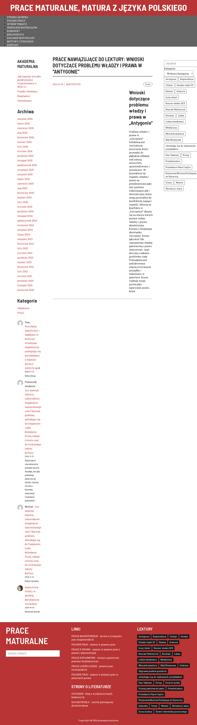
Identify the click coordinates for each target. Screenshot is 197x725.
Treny (169, 182)
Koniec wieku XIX (175, 103)
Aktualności (24, 100)
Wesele (179, 182)
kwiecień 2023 (25, 243)
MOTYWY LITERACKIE (20, 41)
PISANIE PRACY (16, 20)
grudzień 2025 (25, 155)
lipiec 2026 (23, 123)
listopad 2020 (24, 285)
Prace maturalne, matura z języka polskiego (98, 7)
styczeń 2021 (24, 276)
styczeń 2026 (24, 151)
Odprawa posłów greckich (153, 671)
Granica (181, 91)
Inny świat (171, 97)
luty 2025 (22, 202)
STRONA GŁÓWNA (17, 17)
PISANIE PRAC (79, 644)
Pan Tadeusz (172, 155)
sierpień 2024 (25, 229)
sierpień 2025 (25, 174)
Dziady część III (185, 85)
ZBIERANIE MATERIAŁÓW (22, 27)
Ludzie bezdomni (175, 121)
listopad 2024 (25, 215)
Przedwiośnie (173, 161)
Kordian (170, 115)
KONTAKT (13, 44)
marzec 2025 (24, 197)
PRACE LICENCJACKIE (84, 666)
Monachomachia (175, 133)
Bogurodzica (186, 79)
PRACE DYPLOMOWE (83, 657)
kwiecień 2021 (25, 266)
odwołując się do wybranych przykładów (160, 677)
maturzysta (73, 84)
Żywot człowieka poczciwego (171, 711)
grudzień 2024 (25, 211)
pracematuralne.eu (108, 720)
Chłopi (169, 85)
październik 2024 (27, 220)
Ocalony (184, 665)
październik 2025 (27, 165)
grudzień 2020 (25, 280)
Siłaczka (143, 705)
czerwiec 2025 (25, 183)
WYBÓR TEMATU (17, 24)
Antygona (171, 79)
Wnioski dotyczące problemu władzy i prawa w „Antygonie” (141, 107)
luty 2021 (22, 271)
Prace (148, 84)
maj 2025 (22, 188)
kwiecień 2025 (25, 192)
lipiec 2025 (23, 178)
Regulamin (23, 96)
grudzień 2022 (25, 257)
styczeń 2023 (24, 252)
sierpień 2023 (25, 239)
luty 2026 (22, 146)
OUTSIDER (77, 693)
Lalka (181, 115)
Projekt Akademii (27, 91)
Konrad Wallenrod (175, 109)
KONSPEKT (13, 31)
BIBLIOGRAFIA (15, 34)
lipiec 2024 (23, 234)
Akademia (23, 308)
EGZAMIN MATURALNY (21, 37)
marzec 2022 (24, 262)
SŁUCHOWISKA (80, 702)
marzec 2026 (24, 141)
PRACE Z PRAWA (81, 649)
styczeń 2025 (24, 206)
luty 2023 (22, 248)
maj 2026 (22, 132)
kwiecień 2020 (25, 289)
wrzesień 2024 (25, 225)
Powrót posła (172, 682)
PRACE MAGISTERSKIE (84, 636)
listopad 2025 (24, 160)
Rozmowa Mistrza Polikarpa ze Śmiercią (160, 700)
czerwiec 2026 (25, 128)
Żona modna (145, 711)
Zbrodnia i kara (174, 188)
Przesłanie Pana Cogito (178, 167)
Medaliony (171, 127)
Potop (186, 155)
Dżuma (169, 91)
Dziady (184, 636)
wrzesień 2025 (25, 169)
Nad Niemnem (173, 139)
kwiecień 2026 (25, 137)
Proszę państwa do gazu (151, 688)
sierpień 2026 (25, 118)
